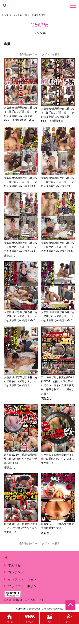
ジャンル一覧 (20, 15)
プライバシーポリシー (24, 586)
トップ (5, 15)
